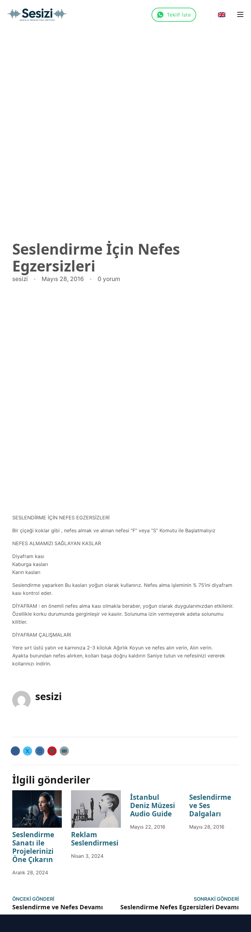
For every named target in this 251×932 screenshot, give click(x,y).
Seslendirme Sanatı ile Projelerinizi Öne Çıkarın (33, 847)
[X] (27, 751)
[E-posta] (64, 751)
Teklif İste (179, 15)
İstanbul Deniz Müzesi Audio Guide (152, 805)
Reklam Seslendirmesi (94, 839)
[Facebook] (15, 751)
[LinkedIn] (39, 751)
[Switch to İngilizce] (221, 14)
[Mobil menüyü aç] (240, 14)
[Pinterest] (52, 751)
